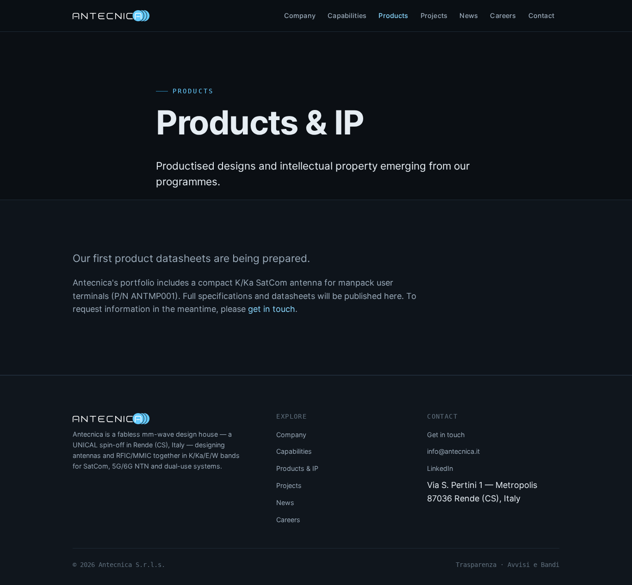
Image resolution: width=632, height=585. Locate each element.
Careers (503, 15)
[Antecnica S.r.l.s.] (111, 419)
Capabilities (347, 15)
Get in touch (446, 435)
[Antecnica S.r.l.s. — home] (111, 16)
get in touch (271, 309)
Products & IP (297, 468)
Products (393, 15)
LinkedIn (440, 468)
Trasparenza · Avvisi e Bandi (507, 564)
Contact (541, 15)
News (468, 15)
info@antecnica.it (453, 451)
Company (300, 15)
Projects (434, 15)
